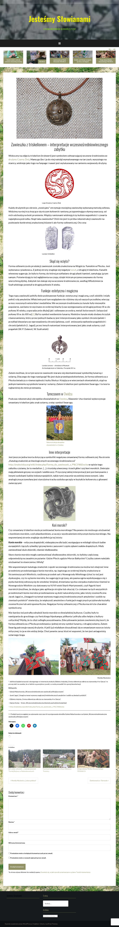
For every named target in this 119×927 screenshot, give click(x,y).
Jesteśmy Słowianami (59, 18)
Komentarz (13, 796)
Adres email (13, 832)
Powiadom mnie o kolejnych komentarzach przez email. (31, 853)
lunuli (73, 269)
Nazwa (11, 822)
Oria (41, 924)
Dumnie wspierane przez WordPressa (18, 924)
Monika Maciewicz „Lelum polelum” (24, 781)
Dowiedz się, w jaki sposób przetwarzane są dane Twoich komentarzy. (66, 872)
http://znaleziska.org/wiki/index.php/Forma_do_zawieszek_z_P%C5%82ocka (48, 464)
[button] (33, 656)
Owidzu (68, 393)
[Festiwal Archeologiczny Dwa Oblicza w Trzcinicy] (59, 758)
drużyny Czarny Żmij (19, 159)
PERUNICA (19, 61)
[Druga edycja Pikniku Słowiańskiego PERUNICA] (93, 758)
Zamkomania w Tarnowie (98, 781)
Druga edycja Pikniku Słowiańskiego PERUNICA (82, 61)
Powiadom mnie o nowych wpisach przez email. (28, 858)
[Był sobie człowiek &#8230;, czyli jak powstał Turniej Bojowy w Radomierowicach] (24, 758)
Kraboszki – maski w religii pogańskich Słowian (106, 61)
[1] (33, 314)
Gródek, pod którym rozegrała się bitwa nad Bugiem (59, 61)
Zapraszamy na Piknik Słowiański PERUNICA (36, 61)
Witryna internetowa (16, 843)
